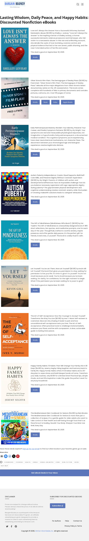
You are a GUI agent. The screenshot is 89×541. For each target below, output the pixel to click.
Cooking (19, 462)
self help (4, 466)
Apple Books (68, 102)
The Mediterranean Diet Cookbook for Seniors (49, 413)
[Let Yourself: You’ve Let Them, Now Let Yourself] (15, 306)
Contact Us (77, 521)
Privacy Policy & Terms (73, 526)
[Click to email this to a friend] (1, 456)
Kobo (55, 102)
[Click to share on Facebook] (5, 456)
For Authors (56, 521)
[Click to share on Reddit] (10, 456)
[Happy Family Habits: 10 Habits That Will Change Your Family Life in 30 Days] (15, 403)
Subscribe (56, 506)
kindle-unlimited (46, 462)
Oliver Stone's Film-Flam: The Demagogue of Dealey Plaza (54, 80)
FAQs (67, 521)
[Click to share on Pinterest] (18, 456)
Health (27, 462)
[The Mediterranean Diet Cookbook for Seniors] (15, 444)
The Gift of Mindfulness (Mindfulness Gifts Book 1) (51, 223)
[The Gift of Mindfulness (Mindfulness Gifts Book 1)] (15, 259)
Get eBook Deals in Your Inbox (44, 473)
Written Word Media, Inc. (44, 531)
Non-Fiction (67, 462)
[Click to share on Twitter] (14, 456)
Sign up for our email (30, 449)
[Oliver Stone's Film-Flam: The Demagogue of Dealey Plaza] (15, 118)
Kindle (35, 57)
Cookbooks (8, 462)
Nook (46, 102)
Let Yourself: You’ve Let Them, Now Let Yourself (50, 268)
